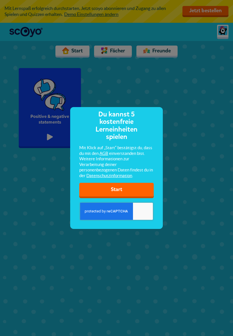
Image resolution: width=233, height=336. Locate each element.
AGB (103, 153)
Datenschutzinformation (109, 175)
